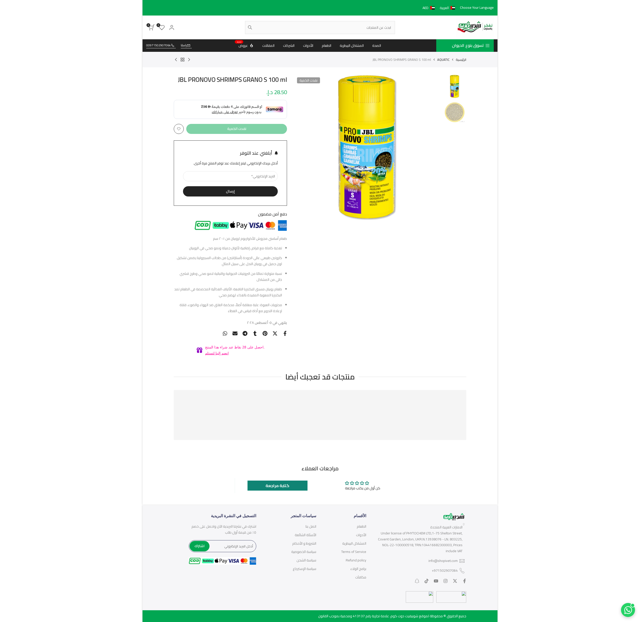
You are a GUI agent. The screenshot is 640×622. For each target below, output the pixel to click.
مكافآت (360, 577)
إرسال (230, 191)
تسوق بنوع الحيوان (468, 45)
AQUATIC (443, 59)
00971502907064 (158, 45)
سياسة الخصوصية (303, 551)
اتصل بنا (311, 526)
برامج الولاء (358, 568)
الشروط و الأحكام (304, 543)
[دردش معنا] (628, 610)
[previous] (431, 148)
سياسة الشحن (306, 560)
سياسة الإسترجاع (304, 568)
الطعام (361, 526)
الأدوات (361, 535)
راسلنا (184, 45)
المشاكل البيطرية (354, 543)
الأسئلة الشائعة (305, 535)
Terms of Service (353, 551)
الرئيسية (461, 59)
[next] (305, 148)
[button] (440, 8)
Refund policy (356, 560)
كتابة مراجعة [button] (277, 485)
